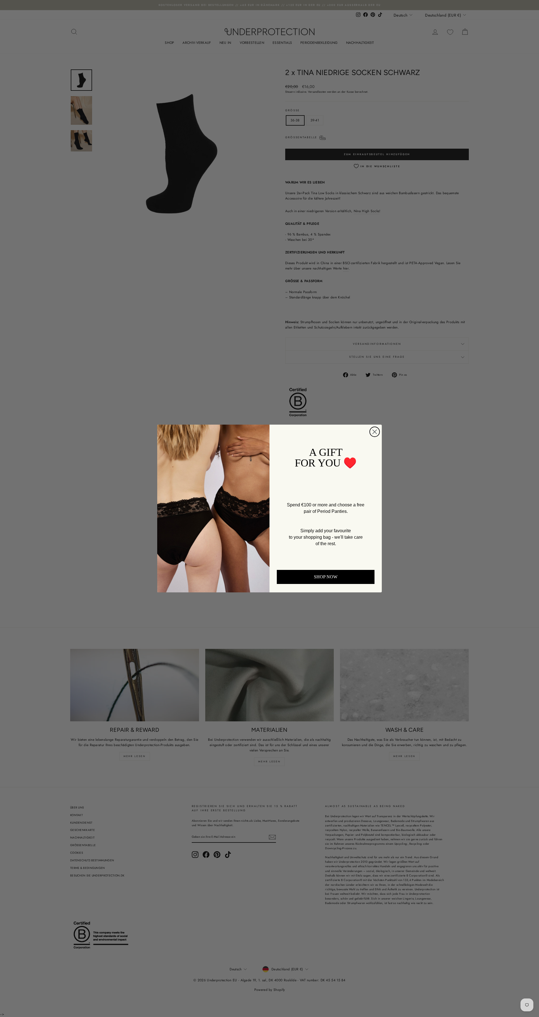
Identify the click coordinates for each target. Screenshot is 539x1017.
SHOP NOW (325, 576)
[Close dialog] (375, 432)
